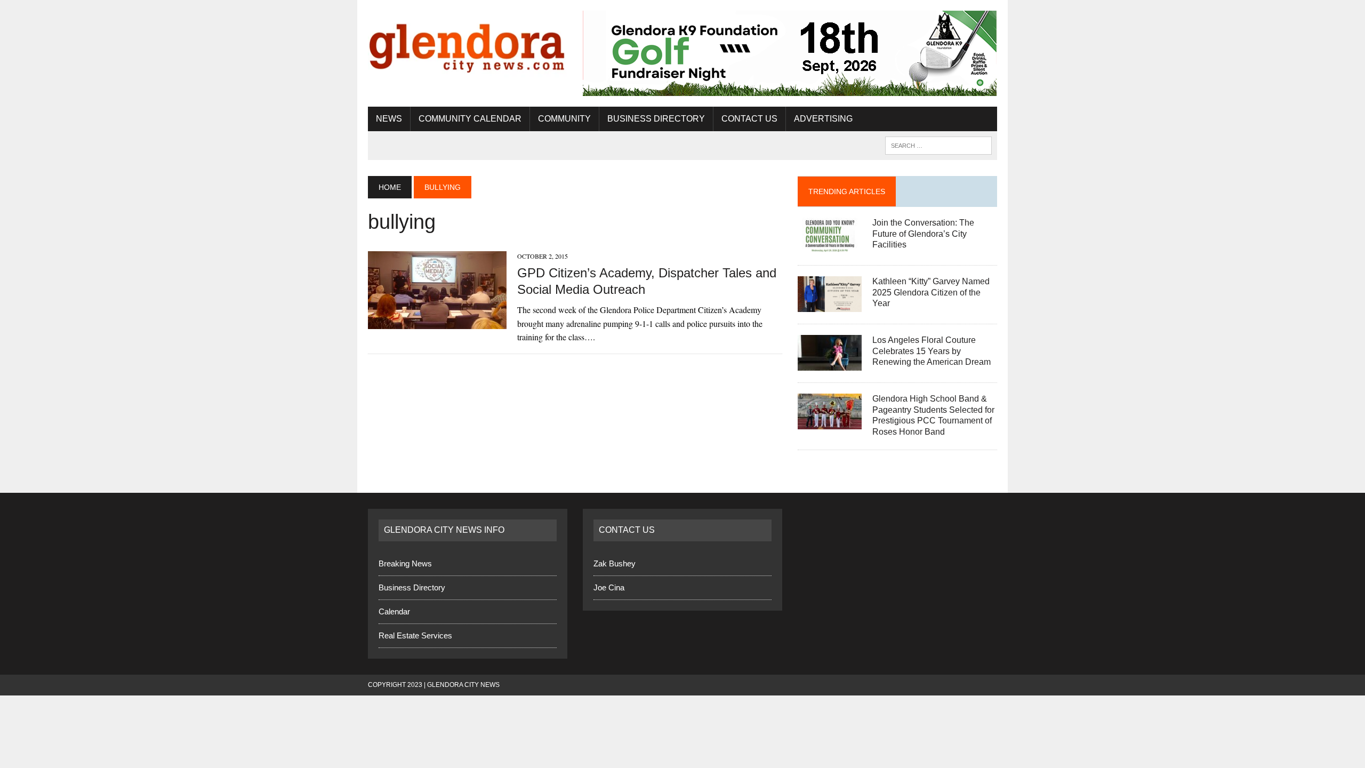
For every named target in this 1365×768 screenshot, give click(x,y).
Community (564, 118)
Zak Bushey (614, 563)
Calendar (394, 611)
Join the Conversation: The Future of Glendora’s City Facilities (923, 234)
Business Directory (656, 118)
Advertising (823, 118)
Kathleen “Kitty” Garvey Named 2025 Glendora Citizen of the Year (931, 292)
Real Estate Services (415, 635)
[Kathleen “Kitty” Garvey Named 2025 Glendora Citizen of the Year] (830, 304)
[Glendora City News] (467, 44)
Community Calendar (470, 118)
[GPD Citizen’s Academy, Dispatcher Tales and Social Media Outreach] (437, 322)
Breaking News (405, 563)
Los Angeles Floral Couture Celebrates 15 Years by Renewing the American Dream (931, 351)
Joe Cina (608, 587)
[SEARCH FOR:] (938, 144)
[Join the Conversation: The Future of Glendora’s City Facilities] (830, 246)
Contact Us (749, 118)
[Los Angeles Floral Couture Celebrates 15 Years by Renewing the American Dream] (830, 363)
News (389, 118)
